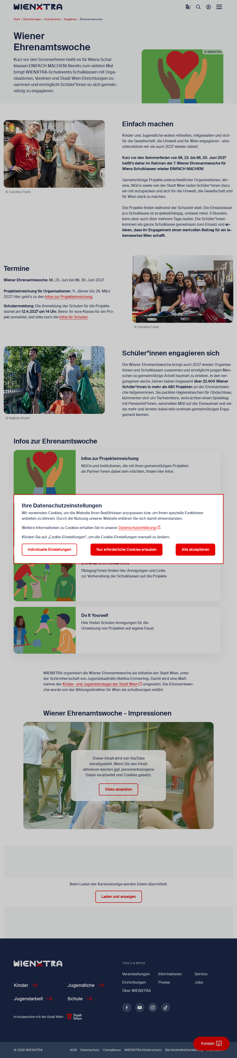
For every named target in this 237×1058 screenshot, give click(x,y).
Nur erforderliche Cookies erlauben (126, 549)
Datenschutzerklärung (137, 527)
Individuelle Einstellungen (49, 549)
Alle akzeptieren (195, 549)
